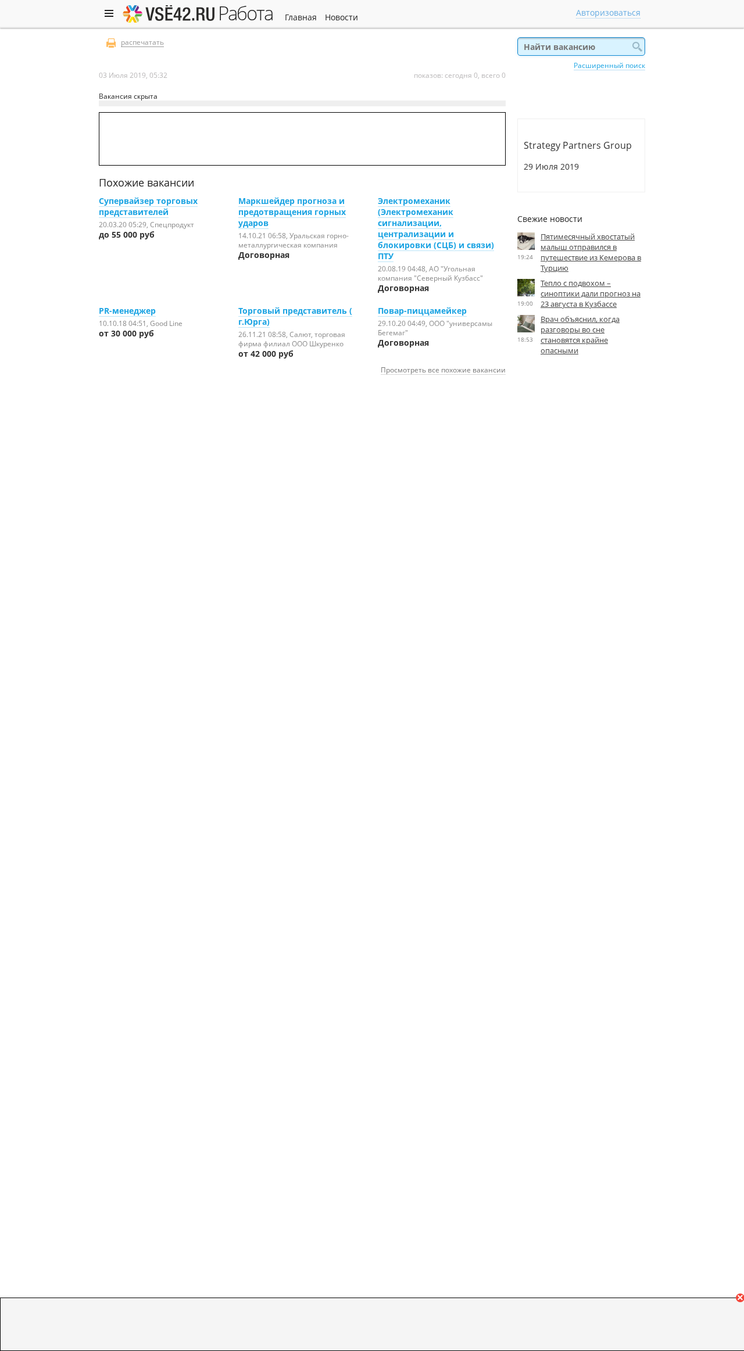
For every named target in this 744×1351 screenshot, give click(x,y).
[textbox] (581, 46)
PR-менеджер (127, 310)
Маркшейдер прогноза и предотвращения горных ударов (292, 211)
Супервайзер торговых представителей (148, 206)
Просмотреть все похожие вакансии (443, 369)
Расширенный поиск (609, 65)
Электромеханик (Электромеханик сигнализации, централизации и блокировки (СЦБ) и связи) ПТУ (436, 228)
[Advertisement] (581, 471)
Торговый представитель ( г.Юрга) (295, 316)
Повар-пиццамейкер (422, 310)
